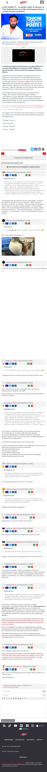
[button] (2, 698)
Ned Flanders (16, 666)
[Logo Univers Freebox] (23, 2)
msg (13, 220)
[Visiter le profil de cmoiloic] (3, 360)
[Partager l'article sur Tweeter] (32, 150)
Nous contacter (30, 739)
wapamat (15, 489)
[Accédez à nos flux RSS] (4, 725)
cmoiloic (15, 361)
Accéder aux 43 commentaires (23, 157)
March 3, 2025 (18, 109)
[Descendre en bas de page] (13, 175)
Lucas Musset (22, 150)
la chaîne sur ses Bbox (21, 44)
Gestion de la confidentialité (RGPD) (11, 746)
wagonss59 (16, 514)
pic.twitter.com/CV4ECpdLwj (36, 107)
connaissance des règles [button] (12, 687)
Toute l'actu (17, 762)
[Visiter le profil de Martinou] (3, 564)
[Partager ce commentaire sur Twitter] (10, 175)
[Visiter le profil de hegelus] (3, 528)
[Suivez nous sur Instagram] (33, 725)
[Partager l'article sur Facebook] (36, 150)
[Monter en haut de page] (16, 175)
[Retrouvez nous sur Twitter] (21, 725)
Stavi (14, 172)
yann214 (15, 383)
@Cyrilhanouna (25, 107)
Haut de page (22, 757)
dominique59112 (17, 542)
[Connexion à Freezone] (42, 2)
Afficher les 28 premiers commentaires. (24, 167)
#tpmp (19, 107)
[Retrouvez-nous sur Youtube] (15, 725)
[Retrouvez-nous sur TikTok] (9, 725)
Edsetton (15, 403)
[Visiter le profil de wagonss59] (3, 514)
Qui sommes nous (19, 739)
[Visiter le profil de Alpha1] (3, 262)
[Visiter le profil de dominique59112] (3, 542)
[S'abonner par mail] (43, 150)
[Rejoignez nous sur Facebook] (27, 725)
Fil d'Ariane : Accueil (7, 762)
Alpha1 (14, 262)
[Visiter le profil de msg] (3, 220)
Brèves (22, 762)
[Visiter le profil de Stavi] (3, 172)
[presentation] (2, 698)
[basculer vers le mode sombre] (7, 2)
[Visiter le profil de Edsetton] (3, 403)
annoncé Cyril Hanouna (21, 79)
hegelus (15, 528)
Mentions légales (9, 739)
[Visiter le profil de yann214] (3, 383)
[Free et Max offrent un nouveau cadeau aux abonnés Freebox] (3, 153)
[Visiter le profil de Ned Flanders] (3, 666)
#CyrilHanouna (37, 105)
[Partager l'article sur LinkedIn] (40, 150)
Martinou (15, 564)
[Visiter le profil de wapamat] (3, 489)
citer (7, 175)
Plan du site (40, 739)
